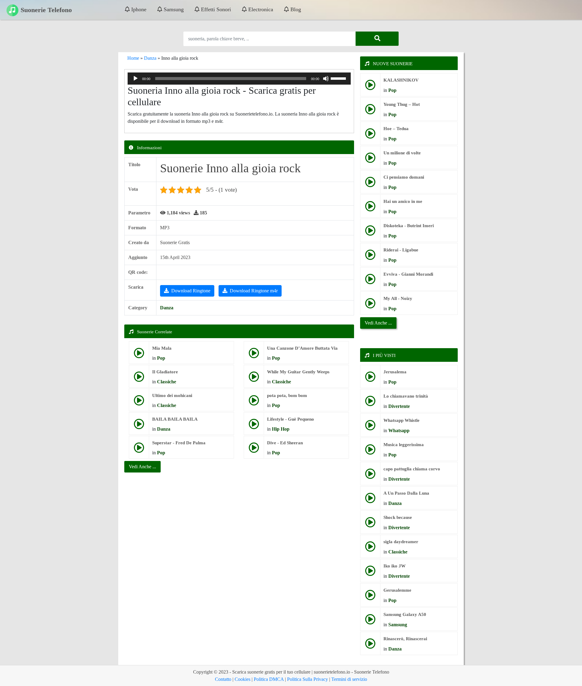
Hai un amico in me (402, 201)
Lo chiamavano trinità (405, 396)
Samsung (173, 9)
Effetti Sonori (215, 9)
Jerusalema (394, 371)
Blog (295, 9)
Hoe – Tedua (396, 128)
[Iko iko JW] (370, 573)
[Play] (135, 79)
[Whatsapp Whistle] (370, 427)
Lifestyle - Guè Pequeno (290, 419)
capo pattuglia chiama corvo (411, 468)
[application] (239, 78)
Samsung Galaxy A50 (404, 614)
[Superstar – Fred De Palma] (139, 449)
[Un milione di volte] (370, 160)
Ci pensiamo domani (403, 177)
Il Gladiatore (165, 371)
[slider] (339, 77)
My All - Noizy (397, 298)
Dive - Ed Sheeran (285, 442)
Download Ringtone (190, 290)
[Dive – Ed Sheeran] (254, 449)
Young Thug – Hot (401, 104)
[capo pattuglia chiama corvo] (370, 476)
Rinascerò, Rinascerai (405, 638)
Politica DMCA (269, 679)
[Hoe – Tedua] (370, 135)
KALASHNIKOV (401, 80)
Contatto (223, 679)
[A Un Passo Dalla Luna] (370, 500)
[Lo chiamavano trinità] (370, 403)
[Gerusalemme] (370, 597)
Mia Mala (162, 348)
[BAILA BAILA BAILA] (139, 426)
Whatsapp (399, 430)
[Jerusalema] (370, 379)
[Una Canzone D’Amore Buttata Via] (254, 355)
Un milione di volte (402, 152)
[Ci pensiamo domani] (370, 184)
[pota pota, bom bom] (254, 402)
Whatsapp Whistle (401, 420)
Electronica (260, 9)
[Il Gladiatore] (139, 379)
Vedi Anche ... (378, 322)
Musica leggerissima (403, 444)
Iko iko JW (394, 565)
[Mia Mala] (139, 355)
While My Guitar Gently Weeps (298, 371)
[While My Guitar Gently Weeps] (254, 379)
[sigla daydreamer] (370, 548)
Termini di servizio (349, 679)
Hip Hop (280, 429)
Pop (161, 358)
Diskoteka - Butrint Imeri (408, 225)
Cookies (242, 679)
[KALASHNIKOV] (370, 87)
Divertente (399, 406)
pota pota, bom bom (287, 395)
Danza (150, 58)
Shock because (397, 517)
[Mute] (326, 79)
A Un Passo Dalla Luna (406, 493)
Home (133, 58)
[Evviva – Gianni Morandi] (370, 281)
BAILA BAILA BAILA (175, 419)
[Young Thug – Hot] (370, 111)
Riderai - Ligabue (400, 249)
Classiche (166, 381)
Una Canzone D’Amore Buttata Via (302, 348)
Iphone (138, 9)
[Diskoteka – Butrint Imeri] (370, 232)
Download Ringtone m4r (254, 290)
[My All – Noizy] (370, 305)
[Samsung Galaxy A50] (370, 621)
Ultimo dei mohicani (172, 395)
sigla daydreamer (400, 541)
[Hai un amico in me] (370, 208)
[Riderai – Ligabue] (370, 257)
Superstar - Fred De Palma (179, 442)
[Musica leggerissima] (370, 451)
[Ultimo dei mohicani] (139, 402)
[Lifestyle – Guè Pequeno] (254, 426)
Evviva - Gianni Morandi (408, 274)
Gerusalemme (397, 590)
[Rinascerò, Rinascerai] (370, 645)
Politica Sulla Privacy (307, 679)
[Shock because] (370, 524)
